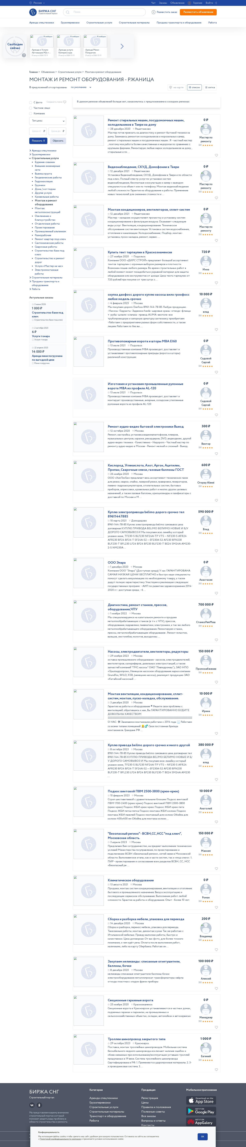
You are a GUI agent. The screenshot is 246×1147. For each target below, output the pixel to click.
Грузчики (40, 185)
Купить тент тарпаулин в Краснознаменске (140, 252)
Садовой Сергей (205, 360)
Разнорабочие (43, 235)
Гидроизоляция (44, 181)
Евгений (206, 1056)
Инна (205, 270)
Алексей (206, 979)
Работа (212, 23)
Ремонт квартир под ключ (50, 239)
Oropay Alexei (205, 483)
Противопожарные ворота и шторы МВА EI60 (142, 341)
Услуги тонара (41, 336)
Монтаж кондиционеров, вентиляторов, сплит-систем (149, 210)
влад (206, 312)
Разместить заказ (167, 12)
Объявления (177, 3)
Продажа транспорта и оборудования (179, 23)
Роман (206, 898)
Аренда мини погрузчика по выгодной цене (47, 358)
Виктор (206, 444)
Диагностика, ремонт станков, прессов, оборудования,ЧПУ (137, 607)
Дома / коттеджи (45, 189)
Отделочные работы (47, 224)
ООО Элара (117, 563)
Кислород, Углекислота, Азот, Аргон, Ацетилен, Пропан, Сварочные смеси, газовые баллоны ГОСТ (146, 467)
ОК (202, 1136)
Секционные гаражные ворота (130, 1000)
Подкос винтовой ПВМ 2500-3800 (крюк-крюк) (143, 791)
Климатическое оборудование (131, 880)
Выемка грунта (43, 174)
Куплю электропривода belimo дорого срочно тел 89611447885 (146, 514)
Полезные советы (153, 1112)
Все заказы (148, 1116)
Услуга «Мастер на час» (49, 266)
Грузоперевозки (70, 23)
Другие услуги (43, 193)
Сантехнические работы (49, 243)
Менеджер (206, 1018)
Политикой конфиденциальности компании (60, 1139)
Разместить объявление (198, 12)
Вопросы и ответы (153, 1121)
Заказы (163, 3)
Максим (206, 851)
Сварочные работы (46, 247)
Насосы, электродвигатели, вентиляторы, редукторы (148, 652)
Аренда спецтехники (41, 23)
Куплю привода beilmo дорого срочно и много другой (149, 745)
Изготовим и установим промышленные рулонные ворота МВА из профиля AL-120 (145, 386)
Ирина (206, 711)
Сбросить (58, 141)
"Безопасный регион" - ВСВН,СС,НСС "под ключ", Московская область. (145, 836)
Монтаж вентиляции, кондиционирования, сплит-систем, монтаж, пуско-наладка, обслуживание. (145, 696)
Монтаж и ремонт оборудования (46, 202)
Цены (145, 1102)
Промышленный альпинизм (50, 231)
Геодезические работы (48, 178)
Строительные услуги (99, 23)
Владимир (206, 936)
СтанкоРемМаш (206, 622)
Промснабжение (206, 669)
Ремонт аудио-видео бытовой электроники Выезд (146, 427)
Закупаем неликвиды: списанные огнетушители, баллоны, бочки (144, 963)
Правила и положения (156, 1107)
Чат (153, 3)
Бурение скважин (45, 162)
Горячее (197, 3)
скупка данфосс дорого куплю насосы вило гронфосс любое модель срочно (148, 297)
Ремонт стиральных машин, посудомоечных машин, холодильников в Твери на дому (146, 122)
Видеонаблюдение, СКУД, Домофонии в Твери (143, 167)
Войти (209, 3)
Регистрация (149, 1098)
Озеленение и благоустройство (45, 218)
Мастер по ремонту (206, 139)
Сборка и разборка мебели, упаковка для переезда (146, 919)
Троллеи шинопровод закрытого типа (137, 1039)
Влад (206, 529)
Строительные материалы (134, 23)
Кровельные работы (47, 197)
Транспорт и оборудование (107, 1116)
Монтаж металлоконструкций (47, 210)
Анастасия (205, 580)
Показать (38, 141)
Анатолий (206, 809)
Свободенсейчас (15, 46)
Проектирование (45, 228)
